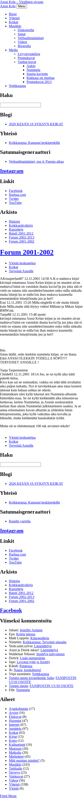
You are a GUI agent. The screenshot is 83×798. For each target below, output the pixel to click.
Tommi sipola (18, 686)
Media (13, 50)
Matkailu (15, 752)
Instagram (11, 171)
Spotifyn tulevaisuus (50, 654)
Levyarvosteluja (29, 54)
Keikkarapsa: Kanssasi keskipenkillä (34, 143)
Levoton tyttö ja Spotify (33, 662)
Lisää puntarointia (32, 658)
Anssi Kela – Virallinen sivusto (21, 2)
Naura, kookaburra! (27, 670)
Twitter (14, 199)
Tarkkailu (15, 768)
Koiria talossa (25, 634)
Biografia (24, 46)
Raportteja (16, 229)
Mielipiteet (16, 756)
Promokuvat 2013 (39, 82)
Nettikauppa (17, 86)
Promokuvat (26, 58)
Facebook (16, 191)
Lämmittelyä (43, 646)
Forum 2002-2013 (21, 237)
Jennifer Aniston (31, 630)
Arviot (13, 713)
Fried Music (8, 796)
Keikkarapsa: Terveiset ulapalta (44, 642)
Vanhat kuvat (27, 62)
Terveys (14, 772)
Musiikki (15, 26)
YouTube (15, 203)
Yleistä (14, 788)
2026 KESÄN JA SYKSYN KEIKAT (36, 124)
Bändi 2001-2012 (21, 233)
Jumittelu (15, 728)
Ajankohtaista (18, 709)
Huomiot (15, 721)
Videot (22, 42)
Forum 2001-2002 (21, 241)
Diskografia (26, 30)
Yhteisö (14, 18)
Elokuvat (15, 717)
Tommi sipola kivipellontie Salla (31, 678)
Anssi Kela (7, 6)
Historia (14, 221)
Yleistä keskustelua (22, 263)
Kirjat (13, 736)
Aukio (31, 66)
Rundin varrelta (20, 521)
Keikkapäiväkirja (21, 225)
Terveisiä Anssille (21, 271)
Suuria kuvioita (37, 74)
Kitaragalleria (39, 638)
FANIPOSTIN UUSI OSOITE (51, 686)
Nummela (33, 70)
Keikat (13, 22)
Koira (13, 740)
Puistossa (25, 666)
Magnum (15, 748)
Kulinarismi (17, 744)
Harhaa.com (17, 195)
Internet (14, 725)
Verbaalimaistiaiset (31, 38)
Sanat (21, 34)
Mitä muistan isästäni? (24, 760)
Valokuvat (16, 776)
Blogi (13, 14)
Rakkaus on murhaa (40, 78)
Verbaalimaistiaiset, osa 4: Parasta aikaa (36, 161)
